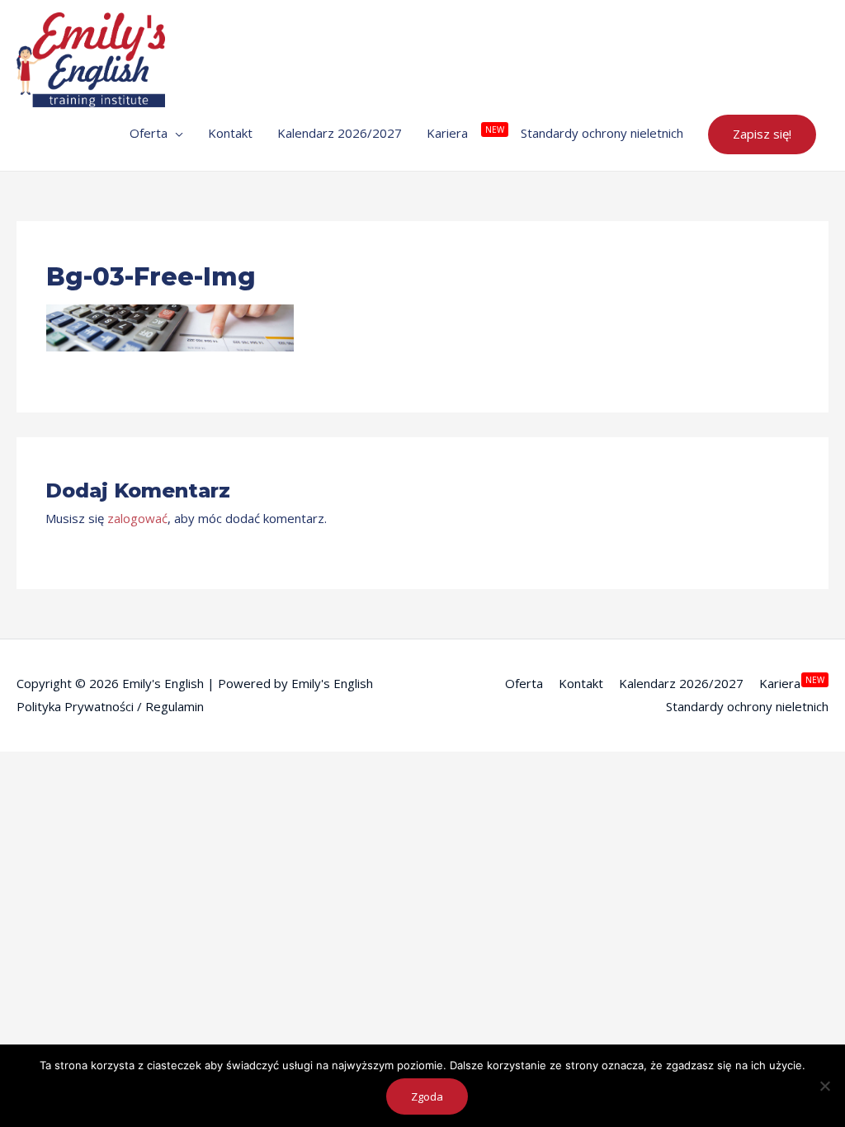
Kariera (779, 683)
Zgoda (427, 1096)
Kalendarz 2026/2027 (681, 683)
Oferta (524, 683)
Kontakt (581, 683)
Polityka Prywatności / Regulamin (110, 706)
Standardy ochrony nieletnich (747, 706)
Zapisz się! (762, 133)
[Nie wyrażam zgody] (824, 1085)
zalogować (137, 518)
